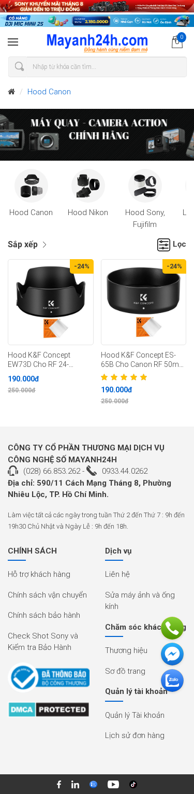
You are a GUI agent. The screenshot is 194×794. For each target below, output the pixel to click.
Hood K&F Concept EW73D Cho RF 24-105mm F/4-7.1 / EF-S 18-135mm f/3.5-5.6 (50, 360)
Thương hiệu (126, 650)
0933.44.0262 (124, 471)
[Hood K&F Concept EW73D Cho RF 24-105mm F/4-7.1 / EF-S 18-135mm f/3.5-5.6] (51, 302)
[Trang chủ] (11, 92)
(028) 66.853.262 (51, 471)
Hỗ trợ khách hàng (39, 574)
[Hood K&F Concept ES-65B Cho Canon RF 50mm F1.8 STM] (144, 302)
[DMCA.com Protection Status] (48, 713)
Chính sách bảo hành (44, 615)
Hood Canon (49, 91)
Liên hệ (117, 574)
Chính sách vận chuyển (47, 595)
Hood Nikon (88, 212)
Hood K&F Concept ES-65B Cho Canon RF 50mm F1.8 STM (143, 360)
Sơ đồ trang (125, 671)
